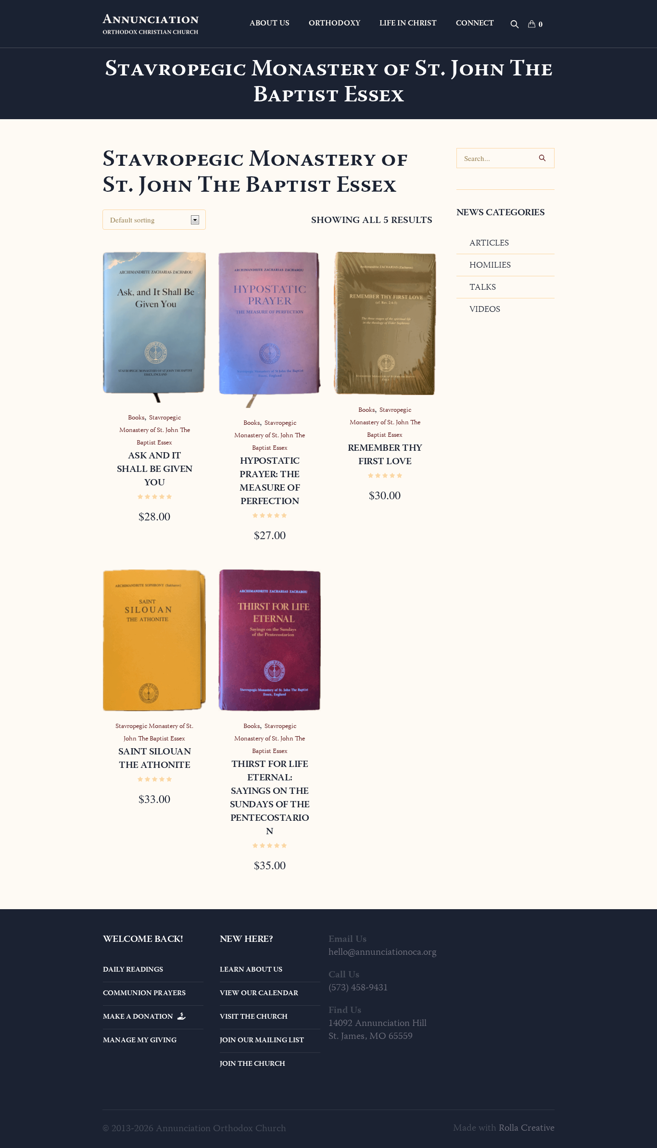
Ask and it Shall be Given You (154, 469)
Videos (484, 310)
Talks (482, 288)
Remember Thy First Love (385, 455)
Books (136, 418)
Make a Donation (140, 1017)
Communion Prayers (144, 994)
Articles (489, 243)
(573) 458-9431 (358, 988)
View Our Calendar (259, 994)
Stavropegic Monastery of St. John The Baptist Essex (154, 430)
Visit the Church (254, 1017)
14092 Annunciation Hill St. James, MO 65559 (377, 1030)
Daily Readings (133, 970)
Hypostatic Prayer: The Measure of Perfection (270, 482)
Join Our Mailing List (262, 1041)
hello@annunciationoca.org (382, 953)
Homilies (490, 266)
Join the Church (252, 1064)
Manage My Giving (140, 1041)
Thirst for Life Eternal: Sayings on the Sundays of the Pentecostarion (270, 798)
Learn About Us (251, 970)
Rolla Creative (527, 1128)
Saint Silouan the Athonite (154, 759)
